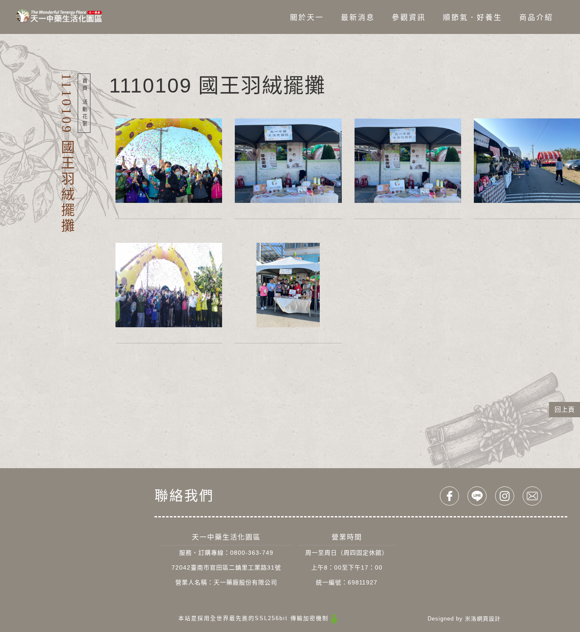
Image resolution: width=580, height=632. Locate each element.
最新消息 (357, 18)
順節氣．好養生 (472, 18)
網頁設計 (489, 618)
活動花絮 (84, 113)
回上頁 (565, 409)
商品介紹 (536, 18)
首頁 (84, 85)
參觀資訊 (408, 18)
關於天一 (307, 18)
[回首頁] (59, 15)
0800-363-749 (251, 552)
